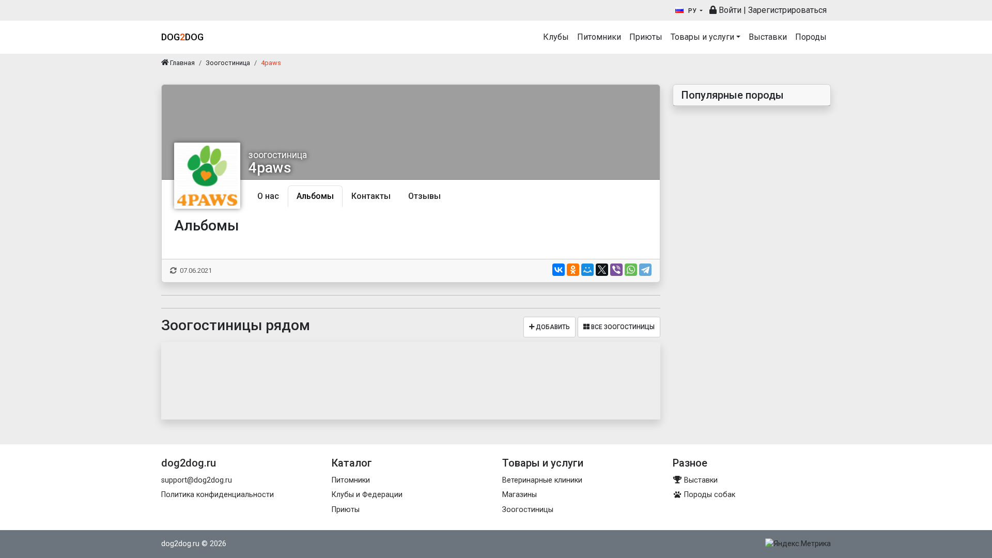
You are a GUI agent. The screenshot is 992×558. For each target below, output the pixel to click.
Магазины (519, 494)
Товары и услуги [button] (702, 37)
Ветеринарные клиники (542, 480)
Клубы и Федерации (367, 494)
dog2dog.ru (180, 543)
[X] (602, 270)
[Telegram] (645, 270)
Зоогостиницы (527, 509)
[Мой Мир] (587, 270)
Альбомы (315, 196)
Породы (811, 37)
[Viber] (616, 270)
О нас (268, 196)
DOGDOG (182, 37)
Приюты (645, 37)
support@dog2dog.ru (196, 480)
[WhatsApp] (631, 270)
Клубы (556, 37)
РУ (692, 10)
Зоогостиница (228, 63)
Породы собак (708, 494)
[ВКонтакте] (558, 270)
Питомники (599, 37)
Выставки (768, 37)
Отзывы (424, 196)
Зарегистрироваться (787, 10)
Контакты (371, 196)
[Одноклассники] (573, 270)
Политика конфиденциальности (217, 494)
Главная (181, 63)
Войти (729, 10)
